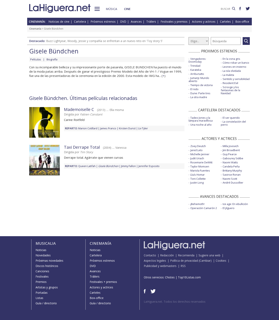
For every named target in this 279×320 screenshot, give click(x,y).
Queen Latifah (87, 166)
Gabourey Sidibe (233, 158)
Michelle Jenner (199, 154)
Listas (39, 298)
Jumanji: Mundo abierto (199, 79)
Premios (41, 282)
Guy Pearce (230, 154)
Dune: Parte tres (200, 93)
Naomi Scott (230, 178)
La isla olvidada (232, 71)
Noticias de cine (58, 21)
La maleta (228, 75)
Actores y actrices (203, 21)
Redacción (167, 255)
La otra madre (198, 97)
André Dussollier (233, 182)
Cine (127, 9)
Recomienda (186, 255)
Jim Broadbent (231, 150)
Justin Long (197, 182)
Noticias (41, 250)
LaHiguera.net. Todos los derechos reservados (174, 301)
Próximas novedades (49, 260)
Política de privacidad (184, 260)
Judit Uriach (197, 158)
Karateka (195, 70)
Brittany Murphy (232, 170)
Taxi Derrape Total (82, 147)
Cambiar (205, 260)
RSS (183, 266)
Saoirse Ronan (232, 174)
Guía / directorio (46, 303)
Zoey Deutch (198, 146)
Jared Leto (196, 150)
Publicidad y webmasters (160, 266)
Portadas (42, 293)
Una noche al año (201, 124)
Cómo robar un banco (236, 62)
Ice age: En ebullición (235, 204)
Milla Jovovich (231, 146)
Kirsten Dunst (127, 128)
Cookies (221, 260)
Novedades (43, 255)
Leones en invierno (234, 67)
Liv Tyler (143, 128)
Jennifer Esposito (149, 166)
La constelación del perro (233, 123)
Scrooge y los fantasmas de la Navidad (230, 90)
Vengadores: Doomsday (197, 60)
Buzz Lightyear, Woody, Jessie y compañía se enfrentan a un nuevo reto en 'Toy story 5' (104, 41)
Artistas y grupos (47, 287)
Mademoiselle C (79, 109)
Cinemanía (35, 28)
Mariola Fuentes (200, 170)
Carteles (225, 21)
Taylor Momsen (199, 166)
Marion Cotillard (87, 128)
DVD (123, 21)
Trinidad (195, 66)
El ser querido (231, 118)
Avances (136, 21)
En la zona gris (231, 59)
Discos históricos (47, 266)
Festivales (42, 276)
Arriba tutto (197, 74)
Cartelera (80, 21)
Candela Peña (231, 166)
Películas (35, 59)
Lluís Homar (197, 174)
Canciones (42, 271)
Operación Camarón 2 (203, 208)
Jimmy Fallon (128, 166)
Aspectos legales (155, 260)
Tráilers (151, 21)
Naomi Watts (230, 162)
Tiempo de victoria (201, 85)
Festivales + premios (103, 282)
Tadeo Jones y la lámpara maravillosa (201, 119)
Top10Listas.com (189, 277)
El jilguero (228, 208)
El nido (194, 89)
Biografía (52, 59)
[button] (97, 9)
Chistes (170, 277)
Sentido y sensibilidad (236, 79)
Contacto (150, 255)
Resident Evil (230, 83)
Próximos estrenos (103, 21)
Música (111, 9)
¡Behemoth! (197, 204)
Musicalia (46, 243)
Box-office (242, 21)
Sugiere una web (209, 255)
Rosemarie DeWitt (201, 162)
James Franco (108, 128)
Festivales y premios (174, 21)
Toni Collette (198, 178)
